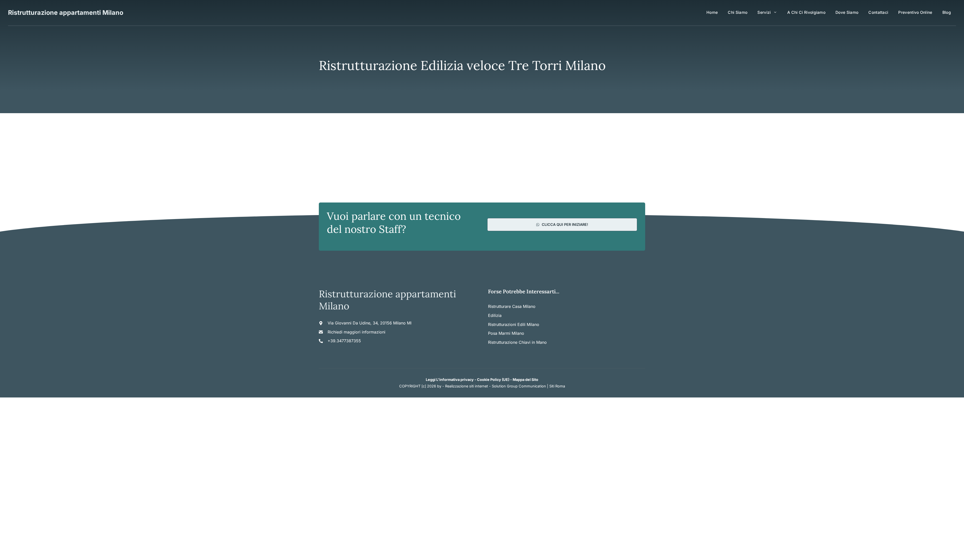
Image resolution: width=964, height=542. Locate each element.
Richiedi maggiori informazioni (356, 331)
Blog (946, 12)
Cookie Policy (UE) (493, 379)
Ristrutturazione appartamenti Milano (65, 12)
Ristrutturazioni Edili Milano (513, 324)
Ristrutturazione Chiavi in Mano (517, 342)
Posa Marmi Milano (506, 333)
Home (712, 12)
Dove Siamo (846, 12)
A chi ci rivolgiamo (806, 12)
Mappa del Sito (525, 379)
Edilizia (495, 315)
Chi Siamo (737, 12)
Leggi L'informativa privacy (450, 379)
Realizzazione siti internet (466, 386)
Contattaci (878, 12)
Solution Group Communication (519, 386)
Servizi (764, 12)
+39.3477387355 (344, 340)
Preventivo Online (915, 12)
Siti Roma (557, 386)
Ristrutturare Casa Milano (511, 306)
